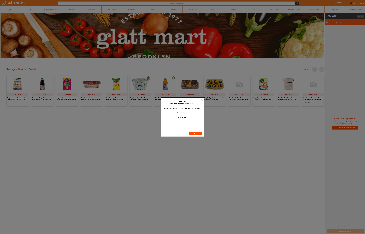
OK (195, 134)
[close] (202, 100)
